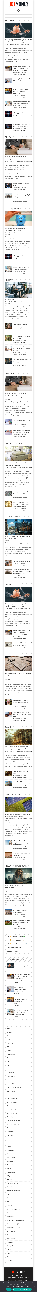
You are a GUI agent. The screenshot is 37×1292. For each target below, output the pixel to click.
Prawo (8, 1201)
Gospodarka (11, 517)
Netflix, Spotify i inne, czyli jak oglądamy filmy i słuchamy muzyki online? (22, 714)
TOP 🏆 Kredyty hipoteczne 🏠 (15, 940)
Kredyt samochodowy (13, 1102)
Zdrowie (9, 1249)
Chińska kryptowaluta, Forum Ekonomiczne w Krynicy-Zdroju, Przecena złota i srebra (22, 504)
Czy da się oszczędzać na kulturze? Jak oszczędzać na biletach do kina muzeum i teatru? (22, 114)
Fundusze (9, 1065)
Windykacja (10, 1242)
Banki (8, 727)
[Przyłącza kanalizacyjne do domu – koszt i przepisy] (8, 855)
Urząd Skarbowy (11, 1231)
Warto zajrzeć (11, 1238)
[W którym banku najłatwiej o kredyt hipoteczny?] (8, 912)
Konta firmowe (11, 1091)
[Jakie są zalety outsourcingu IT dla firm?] (8, 185)
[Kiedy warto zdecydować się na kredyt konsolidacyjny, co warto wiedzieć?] (8, 348)
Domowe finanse (11, 1035)
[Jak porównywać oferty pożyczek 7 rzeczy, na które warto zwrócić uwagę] (18, 30)
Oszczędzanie (12, 208)
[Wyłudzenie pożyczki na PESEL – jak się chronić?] (18, 664)
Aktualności (11, 20)
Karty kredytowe (11, 1083)
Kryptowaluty (10, 1128)
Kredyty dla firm (11, 1109)
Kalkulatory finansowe (13, 951)
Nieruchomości (13, 794)
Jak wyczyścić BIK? (11, 299)
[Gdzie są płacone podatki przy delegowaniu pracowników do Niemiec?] (8, 195)
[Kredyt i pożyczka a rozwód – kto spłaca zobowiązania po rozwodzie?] (8, 361)
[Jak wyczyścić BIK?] (18, 290)
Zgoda (9, 1289)
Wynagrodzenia (13, 443)
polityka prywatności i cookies (18, 1277)
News (8, 1153)
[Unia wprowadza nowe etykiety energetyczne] (8, 422)
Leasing (9, 1139)
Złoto (8, 1253)
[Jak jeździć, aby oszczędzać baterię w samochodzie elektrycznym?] (8, 91)
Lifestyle (10, 654)
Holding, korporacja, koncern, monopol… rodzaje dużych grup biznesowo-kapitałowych (22, 571)
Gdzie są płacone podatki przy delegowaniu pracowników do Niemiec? (21, 195)
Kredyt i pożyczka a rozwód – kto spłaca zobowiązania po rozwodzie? (22, 361)
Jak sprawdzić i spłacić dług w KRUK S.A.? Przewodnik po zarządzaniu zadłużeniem (21, 68)
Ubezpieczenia (11, 1216)
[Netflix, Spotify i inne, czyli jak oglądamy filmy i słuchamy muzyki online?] (8, 714)
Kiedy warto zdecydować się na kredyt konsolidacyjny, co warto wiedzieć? (21, 348)
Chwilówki (9, 1032)
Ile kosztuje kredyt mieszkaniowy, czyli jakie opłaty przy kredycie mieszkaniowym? (22, 842)
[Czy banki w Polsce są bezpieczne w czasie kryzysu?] (8, 783)
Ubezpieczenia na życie (13, 1227)
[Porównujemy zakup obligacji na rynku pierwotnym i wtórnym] (8, 126)
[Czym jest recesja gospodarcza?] (8, 563)
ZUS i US (9, 1260)
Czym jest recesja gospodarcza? (22, 561)
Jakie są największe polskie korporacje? (18, 536)
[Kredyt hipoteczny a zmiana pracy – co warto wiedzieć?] (18, 876)
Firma (8, 1058)
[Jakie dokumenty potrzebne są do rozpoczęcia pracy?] (18, 147)
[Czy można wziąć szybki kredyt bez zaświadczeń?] (8, 338)
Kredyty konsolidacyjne (13, 1120)
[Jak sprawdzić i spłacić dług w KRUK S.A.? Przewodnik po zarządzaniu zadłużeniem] (8, 68)
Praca (8, 137)
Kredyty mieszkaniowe (13, 1124)
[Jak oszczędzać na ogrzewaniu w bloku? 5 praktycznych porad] (8, 80)
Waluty (9, 1235)
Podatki (9, 1168)
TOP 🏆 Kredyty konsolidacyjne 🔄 (17, 943)
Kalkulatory (10, 1080)
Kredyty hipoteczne (16, 866)
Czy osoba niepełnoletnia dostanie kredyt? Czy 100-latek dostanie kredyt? (21, 326)
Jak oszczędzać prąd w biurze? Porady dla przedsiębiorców (21, 1012)
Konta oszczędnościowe (13, 1098)
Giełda (9, 1069)
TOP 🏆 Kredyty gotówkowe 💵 (16, 936)
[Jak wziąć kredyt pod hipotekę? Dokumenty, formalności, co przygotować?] (8, 922)
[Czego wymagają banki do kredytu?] (8, 773)
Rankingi (9, 1212)
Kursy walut (10, 1135)
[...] (15, 61)
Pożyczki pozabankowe (13, 1190)
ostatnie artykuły (15, 959)
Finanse (9, 584)
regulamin (15, 1275)
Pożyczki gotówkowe (12, 1183)
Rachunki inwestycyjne (13, 1209)
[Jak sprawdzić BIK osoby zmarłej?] (8, 644)
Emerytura (10, 1043)
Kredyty (9, 280)
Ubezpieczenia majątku (13, 1224)
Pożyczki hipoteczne (12, 1187)
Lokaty (9, 1146)
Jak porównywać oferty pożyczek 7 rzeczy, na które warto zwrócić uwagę (22, 965)
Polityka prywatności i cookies (22, 1289)
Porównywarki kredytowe (14, 947)
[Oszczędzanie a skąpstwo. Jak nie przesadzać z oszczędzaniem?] (18, 218)
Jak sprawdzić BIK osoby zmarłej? (22, 643)
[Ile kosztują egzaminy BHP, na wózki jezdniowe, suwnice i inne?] (8, 432)
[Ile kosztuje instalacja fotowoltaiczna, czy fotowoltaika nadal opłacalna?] (18, 804)
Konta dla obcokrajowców (14, 1087)
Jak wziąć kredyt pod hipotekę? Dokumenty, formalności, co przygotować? (21, 922)
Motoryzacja (10, 1150)
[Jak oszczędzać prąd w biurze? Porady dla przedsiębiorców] (8, 103)
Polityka (9, 1176)
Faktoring (9, 1047)
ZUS (8, 1257)
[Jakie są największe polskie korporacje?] (18, 526)
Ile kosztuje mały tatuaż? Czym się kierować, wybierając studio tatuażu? (21, 702)
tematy (23, 1275)
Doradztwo (10, 1039)
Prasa (8, 1198)
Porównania (10, 1179)
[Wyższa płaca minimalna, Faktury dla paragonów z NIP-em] (8, 493)
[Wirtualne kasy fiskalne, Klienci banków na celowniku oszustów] (18, 453)
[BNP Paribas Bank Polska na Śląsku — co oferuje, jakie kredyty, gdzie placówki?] (18, 737)
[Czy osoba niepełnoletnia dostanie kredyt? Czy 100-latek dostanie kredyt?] (8, 326)
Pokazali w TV (11, 1172)
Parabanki (10, 1165)
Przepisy (9, 374)
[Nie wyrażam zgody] (35, 1286)
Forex (8, 1061)
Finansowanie (11, 1054)
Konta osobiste (11, 1094)
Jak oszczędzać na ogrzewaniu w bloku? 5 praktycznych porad (20, 989)
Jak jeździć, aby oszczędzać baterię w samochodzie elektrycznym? (21, 91)
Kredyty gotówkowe (12, 1113)
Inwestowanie (11, 1076)
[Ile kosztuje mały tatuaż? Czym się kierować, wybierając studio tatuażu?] (8, 702)
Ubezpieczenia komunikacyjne (15, 1220)
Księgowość (10, 1131)
